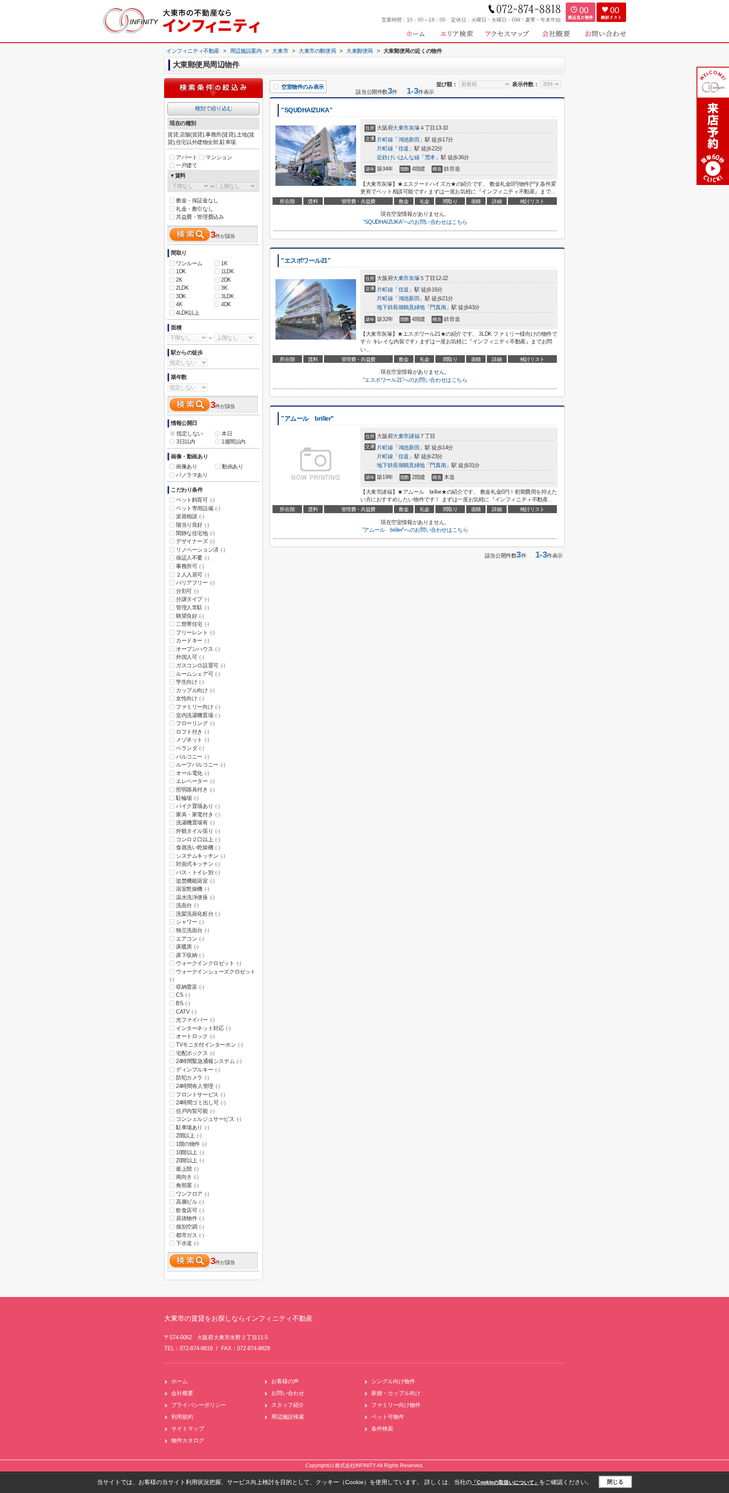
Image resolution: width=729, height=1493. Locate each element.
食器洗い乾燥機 (198, 847)
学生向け (190, 682)
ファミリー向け (198, 707)
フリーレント (195, 632)
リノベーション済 (200, 550)
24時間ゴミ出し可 (200, 1102)
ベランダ (190, 748)
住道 (403, 148)
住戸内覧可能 (195, 1111)
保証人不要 (192, 558)
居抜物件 (190, 1218)
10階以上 (190, 1152)
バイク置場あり (198, 806)
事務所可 (190, 566)
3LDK (227, 296)
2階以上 (188, 1135)
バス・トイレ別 (198, 872)
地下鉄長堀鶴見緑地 (400, 307)
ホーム (179, 1381)
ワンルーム (189, 263)
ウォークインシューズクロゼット (213, 975)
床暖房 (187, 947)
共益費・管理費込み (200, 217)
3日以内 (185, 441)
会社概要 (182, 1393)
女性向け (190, 698)
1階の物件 (191, 1144)
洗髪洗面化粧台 (198, 914)
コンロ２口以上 (198, 839)
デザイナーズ (195, 541)
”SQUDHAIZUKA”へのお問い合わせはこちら (415, 222)
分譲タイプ (192, 599)
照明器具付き (195, 789)
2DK (226, 280)
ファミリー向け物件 (396, 1405)
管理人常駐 (192, 607)
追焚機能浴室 (195, 881)
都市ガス (190, 1235)
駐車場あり (192, 1127)
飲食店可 (190, 1210)
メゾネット (192, 740)
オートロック (195, 1036)
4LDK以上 (188, 313)
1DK (181, 271)
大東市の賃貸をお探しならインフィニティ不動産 (238, 1318)
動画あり (232, 466)
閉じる (615, 1482)
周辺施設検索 (287, 1417)
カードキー (192, 640)
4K (179, 304)
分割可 (187, 591)
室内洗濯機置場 (198, 715)
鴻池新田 (408, 139)
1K (224, 263)
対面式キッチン (198, 864)
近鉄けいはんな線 (398, 157)
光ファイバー (195, 1020)
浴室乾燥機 (192, 889)
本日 (226, 433)
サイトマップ (187, 1428)
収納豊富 (190, 987)
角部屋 (187, 1185)
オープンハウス (198, 649)
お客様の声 (285, 1381)
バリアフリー (195, 582)
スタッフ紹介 (287, 1405)
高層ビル (190, 1202)
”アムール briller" (307, 418)
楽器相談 (190, 516)
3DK (181, 296)
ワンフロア (192, 1194)
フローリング (195, 723)
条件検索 (382, 1428)
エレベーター (195, 781)
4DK (226, 304)
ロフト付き (192, 732)
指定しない (189, 433)
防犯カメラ (192, 1077)
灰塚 (414, 128)
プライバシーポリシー (198, 1405)
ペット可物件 (387, 1417)
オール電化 (192, 773)
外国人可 (190, 657)
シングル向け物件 (393, 1381)
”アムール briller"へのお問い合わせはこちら (415, 530)
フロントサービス (200, 1094)
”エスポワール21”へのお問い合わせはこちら (415, 380)
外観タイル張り (198, 831)
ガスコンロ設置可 (200, 665)
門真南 (438, 307)
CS (183, 995)
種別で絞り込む (213, 108)
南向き (187, 1177)
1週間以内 (233, 441)
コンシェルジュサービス (208, 1119)
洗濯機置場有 (195, 822)
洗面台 (187, 905)
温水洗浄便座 (195, 897)
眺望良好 (190, 616)
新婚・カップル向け (396, 1393)
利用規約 (182, 1417)
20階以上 (190, 1160)
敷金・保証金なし (197, 200)
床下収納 (190, 955)
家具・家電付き (198, 814)
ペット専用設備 (198, 508)
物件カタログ (187, 1440)
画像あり (186, 466)
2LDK (182, 288)
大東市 (401, 128)
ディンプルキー (198, 1069)
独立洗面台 (192, 930)
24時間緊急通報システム (208, 1061)
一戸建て (186, 165)
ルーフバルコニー (200, 764)
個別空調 (190, 1227)
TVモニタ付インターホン (209, 1045)
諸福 (414, 436)
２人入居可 (192, 574)
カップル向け (195, 690)
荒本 (430, 157)
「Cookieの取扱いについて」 (505, 1482)
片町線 (385, 139)
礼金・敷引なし (194, 209)
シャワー (190, 922)
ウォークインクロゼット (208, 963)
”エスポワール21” (306, 260)
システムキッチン (200, 856)
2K (179, 280)
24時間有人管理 (198, 1086)
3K (224, 288)
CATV (186, 1012)
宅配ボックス (195, 1053)
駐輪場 (187, 798)
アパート (186, 157)
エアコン (190, 939)
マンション (218, 157)
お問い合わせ (287, 1393)
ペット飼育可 (195, 500)
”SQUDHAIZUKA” (306, 110)
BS (183, 1003)
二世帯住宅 (192, 624)
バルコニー (192, 756)
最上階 (187, 1169)
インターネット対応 (203, 1028)
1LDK (227, 271)
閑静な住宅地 (195, 533)
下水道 (187, 1243)
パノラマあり (192, 475)
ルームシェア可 (198, 674)
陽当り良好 (192, 525)
